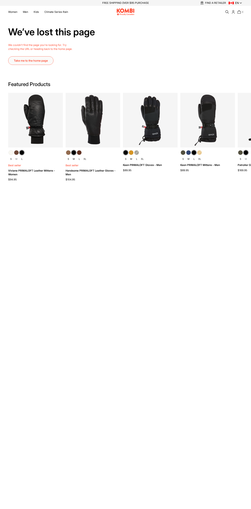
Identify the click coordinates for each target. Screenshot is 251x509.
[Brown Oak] (16, 152)
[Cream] (11, 152)
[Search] (226, 12)
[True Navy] (188, 152)
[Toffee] (68, 152)
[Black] (21, 152)
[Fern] (136, 152)
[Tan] (131, 152)
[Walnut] (79, 152)
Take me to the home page (31, 60)
